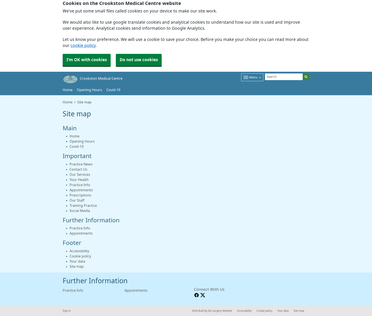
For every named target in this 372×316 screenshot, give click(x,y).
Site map (77, 266)
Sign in (67, 311)
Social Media (80, 210)
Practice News (81, 164)
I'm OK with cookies (87, 60)
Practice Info (80, 185)
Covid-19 (113, 90)
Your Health (79, 179)
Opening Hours (89, 90)
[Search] (306, 76)
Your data (77, 261)
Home (68, 90)
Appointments (81, 190)
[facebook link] (196, 295)
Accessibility (79, 251)
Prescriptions (80, 195)
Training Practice (83, 205)
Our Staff (77, 200)
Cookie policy (80, 256)
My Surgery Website (220, 311)
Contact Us (78, 169)
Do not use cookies (139, 60)
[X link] (202, 295)
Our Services (80, 174)
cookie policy (83, 46)
